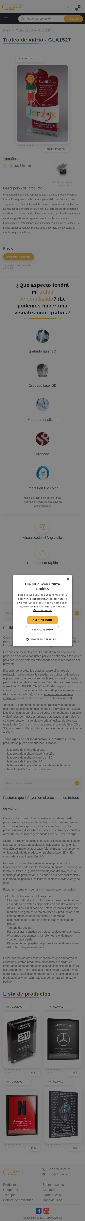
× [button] (67, 579)
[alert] (42, 610)
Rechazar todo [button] (42, 629)
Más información (42, 610)
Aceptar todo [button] (42, 620)
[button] (42, 639)
